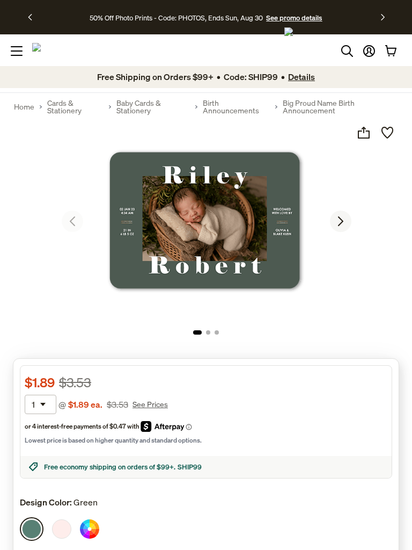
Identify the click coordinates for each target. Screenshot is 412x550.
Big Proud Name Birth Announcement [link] (319, 106)
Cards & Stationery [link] (64, 106)
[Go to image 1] (197, 332)
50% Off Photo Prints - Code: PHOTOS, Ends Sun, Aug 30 (176, 18)
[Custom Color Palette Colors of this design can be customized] (89, 529)
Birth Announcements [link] (231, 106)
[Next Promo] (382, 17)
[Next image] (340, 221)
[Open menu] (17, 51)
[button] (369, 51)
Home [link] (24, 107)
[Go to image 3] (217, 332)
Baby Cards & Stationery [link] (138, 106)
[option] (31, 529)
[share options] (363, 132)
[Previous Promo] (33, 17)
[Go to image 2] (208, 332)
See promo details (294, 18)
